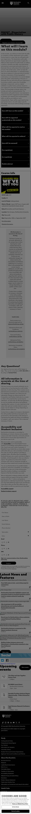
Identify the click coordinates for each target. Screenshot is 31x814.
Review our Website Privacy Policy (20, 803)
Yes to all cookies (15, 811)
